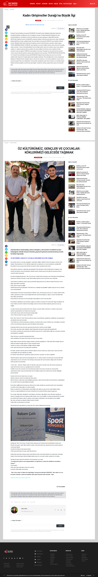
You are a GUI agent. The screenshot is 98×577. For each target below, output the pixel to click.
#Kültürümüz (17, 502)
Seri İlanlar (68, 562)
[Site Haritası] (21, 558)
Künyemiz (39, 562)
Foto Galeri (39, 551)
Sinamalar (68, 560)
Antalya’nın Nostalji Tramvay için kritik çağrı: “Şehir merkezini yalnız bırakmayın (83, 129)
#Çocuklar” (33, 502)
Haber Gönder (19, 566)
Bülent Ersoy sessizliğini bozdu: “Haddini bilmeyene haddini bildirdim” (83, 30)
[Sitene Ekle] (23, 558)
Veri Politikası (7, 566)
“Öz (29, 287)
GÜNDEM (32, 3)
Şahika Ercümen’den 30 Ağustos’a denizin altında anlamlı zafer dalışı (82, 68)
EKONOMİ (44, 3)
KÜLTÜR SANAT (67, 3)
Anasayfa (6, 9)
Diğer (75, 3)
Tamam (89, 575)
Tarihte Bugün (69, 559)
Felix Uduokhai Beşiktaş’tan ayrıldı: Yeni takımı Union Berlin (83, 43)
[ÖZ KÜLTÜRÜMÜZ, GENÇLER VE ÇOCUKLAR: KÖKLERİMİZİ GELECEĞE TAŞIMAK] (35, 201)
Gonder (60, 87)
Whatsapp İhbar (20, 565)
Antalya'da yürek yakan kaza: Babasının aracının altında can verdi (83, 123)
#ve (28, 502)
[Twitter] (7, 558)
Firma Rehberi (69, 564)
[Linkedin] (15, 558)
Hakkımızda (6, 563)
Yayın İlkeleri (7, 565)
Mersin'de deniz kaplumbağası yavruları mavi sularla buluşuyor (83, 49)
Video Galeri (40, 553)
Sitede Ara (84, 554)
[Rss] (18, 558)
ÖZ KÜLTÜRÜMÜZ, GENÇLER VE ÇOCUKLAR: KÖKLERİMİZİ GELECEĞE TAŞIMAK (83, 110)
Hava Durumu (69, 554)
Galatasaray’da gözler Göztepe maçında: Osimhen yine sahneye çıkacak (83, 55)
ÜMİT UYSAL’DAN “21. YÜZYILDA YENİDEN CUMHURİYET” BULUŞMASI (83, 117)
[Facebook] (4, 558)
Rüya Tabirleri (85, 559)
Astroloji (84, 560)
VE (27, 258)
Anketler (84, 555)
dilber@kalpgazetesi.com (27, 511)
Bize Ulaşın (39, 565)
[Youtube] (12, 558)
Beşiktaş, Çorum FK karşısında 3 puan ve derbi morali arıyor (82, 36)
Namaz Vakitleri (69, 557)
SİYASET (38, 3)
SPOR (60, 3)
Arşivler (39, 559)
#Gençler (24, 502)
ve (16, 271)
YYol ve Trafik (69, 555)
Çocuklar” (45, 287)
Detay (83, 575)
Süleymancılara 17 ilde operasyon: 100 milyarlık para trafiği (83, 98)
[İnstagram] (10, 558)
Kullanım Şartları (20, 563)
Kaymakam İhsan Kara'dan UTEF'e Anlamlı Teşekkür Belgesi (83, 104)
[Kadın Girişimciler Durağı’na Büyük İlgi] (35, 24)
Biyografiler (84, 557)
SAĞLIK (56, 3)
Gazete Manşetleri (70, 566)
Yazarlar (38, 556)
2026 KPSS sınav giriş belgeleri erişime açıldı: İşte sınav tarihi (83, 62)
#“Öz (12, 502)
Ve (11, 459)
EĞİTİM (51, 3)
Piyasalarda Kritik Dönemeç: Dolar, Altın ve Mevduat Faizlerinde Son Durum (83, 92)
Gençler (38, 287)
